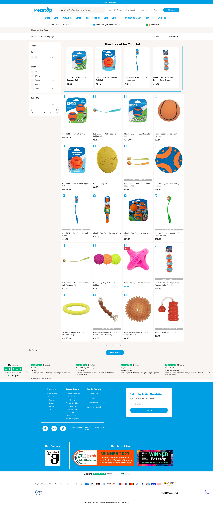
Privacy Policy (72, 406)
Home (33, 36)
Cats (56, 17)
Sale (106, 17)
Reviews (72, 412)
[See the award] (103, 458)
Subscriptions (72, 397)
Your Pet (150, 17)
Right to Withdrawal (94, 407)
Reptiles (96, 17)
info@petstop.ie (93, 402)
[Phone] (110, 10)
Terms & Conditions (72, 403)
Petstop (44, 484)
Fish (86, 17)
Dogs (47, 17)
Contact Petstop (51, 394)
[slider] (32, 110)
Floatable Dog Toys (46, 36)
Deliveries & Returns (72, 394)
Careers (51, 403)
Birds (78, 17)
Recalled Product (73, 409)
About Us (51, 400)
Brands (72, 400)
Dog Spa (162, 17)
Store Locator (51, 397)
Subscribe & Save (134, 17)
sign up (149, 410)
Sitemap (51, 406)
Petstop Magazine (72, 418)
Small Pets (66, 17)
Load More (115, 352)
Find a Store (94, 394)
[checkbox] (44, 57)
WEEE (51, 409)
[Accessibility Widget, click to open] (207, 492)
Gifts (114, 17)
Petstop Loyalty (72, 415)
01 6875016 (93, 398)
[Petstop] (43, 10)
